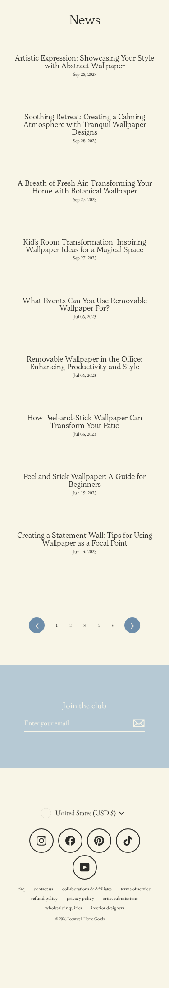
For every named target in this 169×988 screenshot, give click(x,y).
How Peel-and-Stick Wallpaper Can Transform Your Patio (84, 421)
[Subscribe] (137, 723)
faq (21, 888)
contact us (43, 888)
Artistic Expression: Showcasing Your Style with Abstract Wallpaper (84, 61)
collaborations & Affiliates (87, 888)
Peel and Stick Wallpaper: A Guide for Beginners (84, 480)
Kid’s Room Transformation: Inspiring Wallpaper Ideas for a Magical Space (84, 245)
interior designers (107, 907)
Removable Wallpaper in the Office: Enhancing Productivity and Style (84, 362)
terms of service (136, 888)
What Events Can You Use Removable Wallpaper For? (85, 304)
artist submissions (120, 898)
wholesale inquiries (63, 907)
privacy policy (80, 898)
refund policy (44, 898)
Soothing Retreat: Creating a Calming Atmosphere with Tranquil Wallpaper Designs (84, 124)
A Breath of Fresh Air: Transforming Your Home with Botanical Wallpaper (85, 187)
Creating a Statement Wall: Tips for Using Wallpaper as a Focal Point (84, 539)
